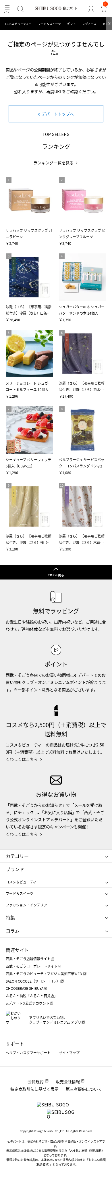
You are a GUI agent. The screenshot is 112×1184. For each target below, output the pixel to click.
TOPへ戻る (56, 575)
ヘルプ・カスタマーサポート (28, 1052)
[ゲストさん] (91, 9)
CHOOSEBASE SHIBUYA (24, 988)
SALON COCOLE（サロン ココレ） (33, 981)
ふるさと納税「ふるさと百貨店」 (31, 995)
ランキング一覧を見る (53, 162)
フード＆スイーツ (49, 24)
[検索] (20, 9)
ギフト (71, 24)
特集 (10, 917)
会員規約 (36, 1081)
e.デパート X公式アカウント (27, 1003)
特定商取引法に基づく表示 (34, 1089)
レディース (89, 24)
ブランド (15, 869)
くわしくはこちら (22, 759)
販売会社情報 (68, 1081)
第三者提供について (84, 1089)
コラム (13, 930)
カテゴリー (17, 855)
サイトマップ (69, 1052)
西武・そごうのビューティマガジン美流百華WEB (44, 973)
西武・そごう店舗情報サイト (28, 958)
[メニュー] (7, 9)
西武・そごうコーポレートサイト (31, 966)
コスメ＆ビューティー (17, 24)
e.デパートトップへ (56, 114)
